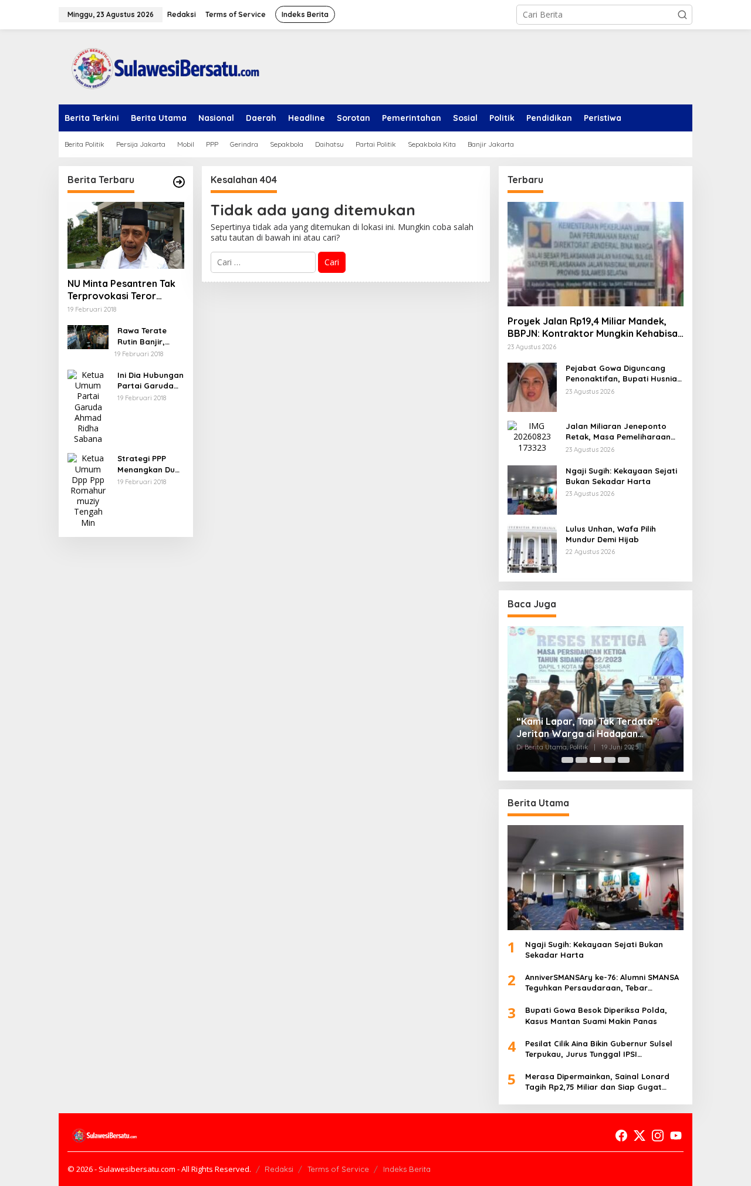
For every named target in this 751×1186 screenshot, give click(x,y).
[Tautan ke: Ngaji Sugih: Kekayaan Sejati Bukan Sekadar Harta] (532, 489)
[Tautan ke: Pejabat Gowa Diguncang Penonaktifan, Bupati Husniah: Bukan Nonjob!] (532, 386)
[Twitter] (639, 1135)
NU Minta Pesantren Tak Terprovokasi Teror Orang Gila (121, 290)
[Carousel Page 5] (624, 760)
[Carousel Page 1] (567, 760)
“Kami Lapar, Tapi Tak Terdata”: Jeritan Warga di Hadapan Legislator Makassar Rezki (587, 727)
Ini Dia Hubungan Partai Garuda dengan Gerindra (150, 380)
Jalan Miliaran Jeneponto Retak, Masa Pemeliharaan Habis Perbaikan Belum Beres (623, 431)
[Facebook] (621, 1135)
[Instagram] (657, 1135)
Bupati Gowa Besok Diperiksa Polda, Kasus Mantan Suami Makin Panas (596, 1015)
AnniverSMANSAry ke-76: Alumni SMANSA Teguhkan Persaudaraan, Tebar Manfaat (602, 982)
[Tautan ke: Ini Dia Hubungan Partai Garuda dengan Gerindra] (88, 405)
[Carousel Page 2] (581, 760)
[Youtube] (676, 1135)
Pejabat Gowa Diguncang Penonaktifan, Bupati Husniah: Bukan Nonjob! (625, 373)
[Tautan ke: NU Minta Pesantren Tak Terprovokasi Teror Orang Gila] (125, 235)
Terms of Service (338, 1169)
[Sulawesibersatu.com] (161, 66)
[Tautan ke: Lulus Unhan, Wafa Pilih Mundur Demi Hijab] (532, 547)
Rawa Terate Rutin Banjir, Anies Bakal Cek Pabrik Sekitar (147, 336)
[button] (682, 15)
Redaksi (279, 1169)
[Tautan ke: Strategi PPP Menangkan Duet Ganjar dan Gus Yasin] (88, 489)
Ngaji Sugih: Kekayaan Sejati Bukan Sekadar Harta (621, 476)
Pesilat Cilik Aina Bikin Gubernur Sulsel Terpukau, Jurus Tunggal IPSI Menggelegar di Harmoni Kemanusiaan (601, 1049)
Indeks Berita (407, 1169)
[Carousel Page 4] (609, 760)
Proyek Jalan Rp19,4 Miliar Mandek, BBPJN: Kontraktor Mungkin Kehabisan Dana (595, 327)
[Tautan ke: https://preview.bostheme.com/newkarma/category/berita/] (179, 182)
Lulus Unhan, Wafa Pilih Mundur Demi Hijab (611, 534)
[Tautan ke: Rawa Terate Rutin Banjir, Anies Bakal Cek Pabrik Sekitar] (88, 336)
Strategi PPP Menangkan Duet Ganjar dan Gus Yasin (150, 464)
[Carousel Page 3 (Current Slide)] (595, 760)
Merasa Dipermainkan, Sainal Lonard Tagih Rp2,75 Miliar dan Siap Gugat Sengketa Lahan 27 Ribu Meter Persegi (600, 1082)
